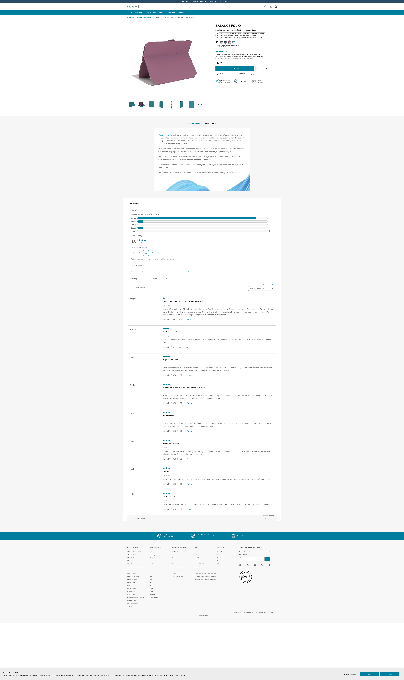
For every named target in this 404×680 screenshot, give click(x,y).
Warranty (174, 561)
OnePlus (152, 564)
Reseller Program (176, 573)
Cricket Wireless (154, 598)
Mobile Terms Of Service (261, 612)
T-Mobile (152, 594)
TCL (151, 570)
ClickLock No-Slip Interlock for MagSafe (205, 579)
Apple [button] (130, 12)
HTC (151, 582)
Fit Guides (197, 555)
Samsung (152, 555)
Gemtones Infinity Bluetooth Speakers (205, 576)
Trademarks (220, 561)
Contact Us (175, 552)
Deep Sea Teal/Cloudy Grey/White (233, 42)
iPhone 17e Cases (132, 564)
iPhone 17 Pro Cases (132, 555)
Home (129, 17)
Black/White (217, 42)
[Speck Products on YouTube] (255, 565)
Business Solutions (177, 570)
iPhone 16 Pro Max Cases (134, 567)
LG (150, 561)
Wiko (151, 601)
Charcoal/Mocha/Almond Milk (221, 42)
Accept (369, 674)
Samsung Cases (131, 601)
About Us (219, 552)
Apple (133, 17)
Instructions (198, 561)
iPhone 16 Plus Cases (133, 576)
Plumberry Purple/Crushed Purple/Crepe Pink (229, 42)
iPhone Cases (131, 582)
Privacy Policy (180, 675)
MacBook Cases (131, 588)
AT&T (151, 579)
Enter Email (243, 558)
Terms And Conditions (247, 612)
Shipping (174, 555)
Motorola (152, 567)
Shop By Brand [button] (151, 12)
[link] (271, 6)
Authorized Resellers (177, 567)
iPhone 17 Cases (131, 558)
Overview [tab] (194, 123)
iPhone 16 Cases (131, 573)
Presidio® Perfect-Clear (201, 564)
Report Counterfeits (177, 576)
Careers (219, 555)
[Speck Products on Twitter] (262, 565)
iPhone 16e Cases (132, 579)
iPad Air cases (147, 17)
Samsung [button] (138, 12)
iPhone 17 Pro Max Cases (134, 552)
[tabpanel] (202, 159)
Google (151, 558)
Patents (219, 564)
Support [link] (181, 12)
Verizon (152, 585)
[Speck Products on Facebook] (248, 565)
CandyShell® (198, 570)
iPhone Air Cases (131, 561)
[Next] (200, 104)
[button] (276, 6)
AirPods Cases (131, 594)
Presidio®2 (197, 567)
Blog (196, 552)
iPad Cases (140, 17)
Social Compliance (222, 558)
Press (218, 567)
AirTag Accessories (132, 591)
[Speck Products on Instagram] (240, 565)
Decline (390, 674)
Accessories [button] (171, 12)
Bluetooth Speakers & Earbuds (135, 598)
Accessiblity (271, 612)
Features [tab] (210, 123)
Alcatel (151, 591)
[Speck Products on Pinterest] (269, 565)
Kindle (151, 588)
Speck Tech (198, 558)
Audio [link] (161, 12)
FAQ (173, 564)
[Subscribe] (267, 559)
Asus (151, 576)
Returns (174, 558)
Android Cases (131, 607)
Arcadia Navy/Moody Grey (225, 42)
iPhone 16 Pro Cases (132, 570)
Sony (151, 573)
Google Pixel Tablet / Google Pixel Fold (205, 573)
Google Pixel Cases (132, 604)
